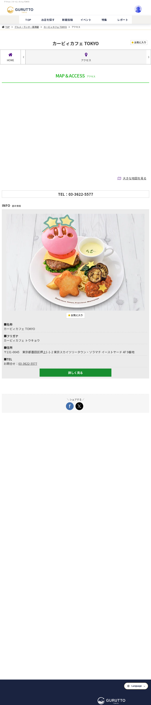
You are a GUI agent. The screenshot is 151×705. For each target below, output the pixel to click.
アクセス (76, 26)
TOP (28, 20)
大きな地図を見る (134, 178)
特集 (104, 20)
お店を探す (48, 20)
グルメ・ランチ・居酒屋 (27, 26)
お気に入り (140, 42)
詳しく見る (75, 372)
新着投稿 (67, 20)
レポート (122, 20)
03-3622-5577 (27, 363)
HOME (10, 60)
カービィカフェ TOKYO (55, 26)
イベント (85, 20)
